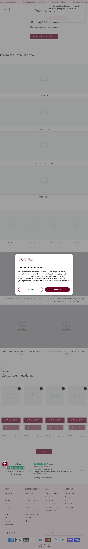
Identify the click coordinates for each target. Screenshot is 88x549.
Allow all (57, 289)
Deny (68, 260)
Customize (30, 289)
